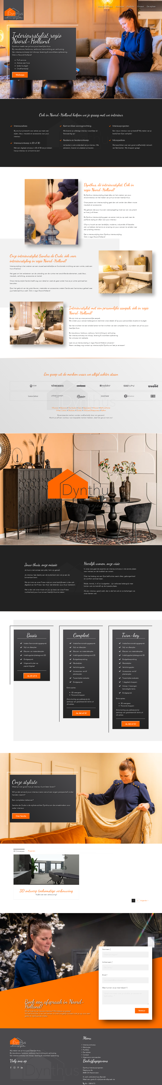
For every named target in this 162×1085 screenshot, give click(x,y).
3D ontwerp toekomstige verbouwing (46, 890)
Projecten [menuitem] (31, 851)
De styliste (86, 1052)
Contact (86, 1055)
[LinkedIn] (22, 1068)
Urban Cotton (61, 410)
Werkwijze (86, 1047)
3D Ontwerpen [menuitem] (19, 851)
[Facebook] (11, 1068)
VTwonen (55, 408)
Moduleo (71, 410)
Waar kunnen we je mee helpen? (115, 988)
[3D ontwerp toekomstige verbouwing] (46, 856)
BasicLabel (87, 408)
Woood (95, 408)
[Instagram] (14, 1068)
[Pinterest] (18, 1068)
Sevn (80, 408)
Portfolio (86, 1050)
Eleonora (63, 408)
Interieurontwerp (89, 1045)
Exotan (79, 410)
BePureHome (105, 408)
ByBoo (103, 410)
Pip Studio (72, 408)
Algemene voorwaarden (92, 1057)
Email (104, 975)
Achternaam (107, 962)
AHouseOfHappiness (91, 410)
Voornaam (106, 949)
